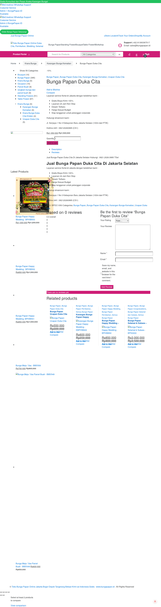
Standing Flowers (25, 95)
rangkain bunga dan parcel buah (26, 91)
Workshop (99, 44)
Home (13, 63)
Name (103, 253)
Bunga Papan (54, 44)
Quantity (50, 138)
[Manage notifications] (155, 601)
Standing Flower (68, 44)
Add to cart (52, 142)
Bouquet (79, 44)
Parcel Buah (23, 86)
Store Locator (111, 35)
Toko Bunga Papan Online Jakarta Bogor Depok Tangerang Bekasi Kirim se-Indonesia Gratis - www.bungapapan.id (63, 586)
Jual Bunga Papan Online (22, 35)
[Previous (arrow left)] (1, 595)
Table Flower (89, 44)
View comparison (18, 605)
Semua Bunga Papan (84, 311)
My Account (145, 35)
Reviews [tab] (55, 152)
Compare (51, 92)
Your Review (106, 226)
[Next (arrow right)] (4, 595)
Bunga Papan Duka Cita (71, 76)
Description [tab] (57, 149)
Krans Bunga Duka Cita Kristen (31, 114)
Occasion (22, 83)
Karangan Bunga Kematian (59, 63)
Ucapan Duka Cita (116, 76)
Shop (136, 35)
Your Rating (105, 220)
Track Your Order (125, 35)
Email (103, 259)
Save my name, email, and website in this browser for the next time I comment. (109, 273)
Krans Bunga (30, 63)
